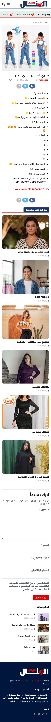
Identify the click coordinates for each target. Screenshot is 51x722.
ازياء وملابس (39, 701)
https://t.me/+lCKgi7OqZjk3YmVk (30, 189)
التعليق (44, 509)
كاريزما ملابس (40, 386)
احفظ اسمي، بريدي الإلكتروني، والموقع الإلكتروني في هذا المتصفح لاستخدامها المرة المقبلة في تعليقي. (28, 586)
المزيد (12, 701)
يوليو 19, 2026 (42, 256)
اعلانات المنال (30, 695)
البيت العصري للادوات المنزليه (21, 614)
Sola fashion (36, 14)
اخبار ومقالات (14, 695)
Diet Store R (15, 14)
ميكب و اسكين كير (11, 698)
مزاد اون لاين (24, 701)
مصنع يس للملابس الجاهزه (33, 341)
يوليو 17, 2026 (42, 301)
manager (43, 80)
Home (46, 22)
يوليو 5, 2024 (22, 80)
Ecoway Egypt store (26, 636)
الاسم (45, 545)
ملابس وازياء (37, 22)
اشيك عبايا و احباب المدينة (33, 476)
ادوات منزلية (28, 698)
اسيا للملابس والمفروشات (33, 252)
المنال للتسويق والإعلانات (32, 681)
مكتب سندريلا (40, 431)
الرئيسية (43, 695)
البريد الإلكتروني (40, 557)
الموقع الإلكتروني (40, 570)
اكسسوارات (42, 698)
